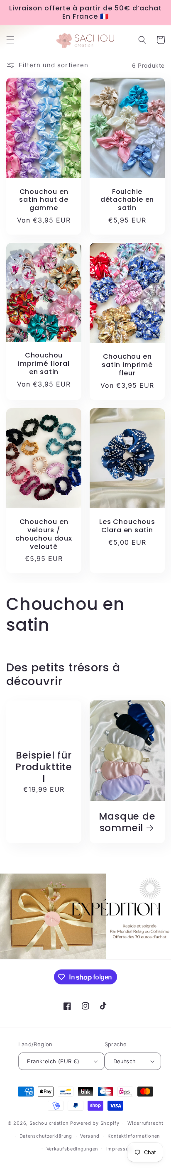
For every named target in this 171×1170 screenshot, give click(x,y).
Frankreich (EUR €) (53, 1061)
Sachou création (49, 1123)
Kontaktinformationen (133, 1136)
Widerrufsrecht (145, 1123)
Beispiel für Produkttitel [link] (43, 766)
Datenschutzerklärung (46, 1136)
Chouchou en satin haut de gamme (43, 200)
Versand (89, 1136)
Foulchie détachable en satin (127, 200)
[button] (10, 40)
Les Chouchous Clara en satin (127, 526)
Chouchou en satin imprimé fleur (127, 364)
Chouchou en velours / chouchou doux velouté (43, 534)
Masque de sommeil (127, 822)
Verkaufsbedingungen (72, 1149)
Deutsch (124, 1061)
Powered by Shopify (95, 1123)
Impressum (119, 1149)
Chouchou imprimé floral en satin (43, 363)
